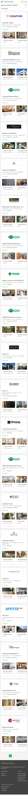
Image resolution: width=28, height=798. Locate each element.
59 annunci (5, 360)
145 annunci (5, 660)
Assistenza (3, 775)
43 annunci (5, 323)
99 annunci (5, 733)
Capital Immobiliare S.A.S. (9, 690)
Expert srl (5, 391)
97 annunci (5, 103)
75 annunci (5, 176)
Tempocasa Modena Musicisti (10, 96)
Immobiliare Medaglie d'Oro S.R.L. (11, 59)
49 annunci (5, 287)
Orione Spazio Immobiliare (9, 429)
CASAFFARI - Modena (8, 23)
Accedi (25, 2)
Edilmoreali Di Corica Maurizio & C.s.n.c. (13, 207)
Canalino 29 (5, 579)
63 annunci (5, 510)
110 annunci (5, 29)
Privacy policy (4, 788)
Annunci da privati (21, 777)
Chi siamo (3, 773)
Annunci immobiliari (22, 773)
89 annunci (5, 435)
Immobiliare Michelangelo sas (10, 653)
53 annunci (5, 548)
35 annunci (5, 585)
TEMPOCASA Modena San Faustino (11, 317)
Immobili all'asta (21, 779)
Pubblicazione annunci (22, 781)
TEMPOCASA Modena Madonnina (11, 243)
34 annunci (5, 623)
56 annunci (5, 213)
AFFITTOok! (5, 615)
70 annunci (5, 473)
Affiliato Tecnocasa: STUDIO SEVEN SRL (13, 280)
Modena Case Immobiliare (9, 133)
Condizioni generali (5, 786)
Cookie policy (4, 790)
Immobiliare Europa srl (8, 540)
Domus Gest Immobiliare (9, 170)
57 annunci (5, 398)
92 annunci (5, 139)
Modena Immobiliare (7, 727)
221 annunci (5, 66)
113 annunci (5, 696)
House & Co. (5, 354)
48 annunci (5, 250)
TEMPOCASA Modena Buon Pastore (12, 466)
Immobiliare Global (7, 504)
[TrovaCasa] (8, 2)
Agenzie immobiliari (22, 775)
